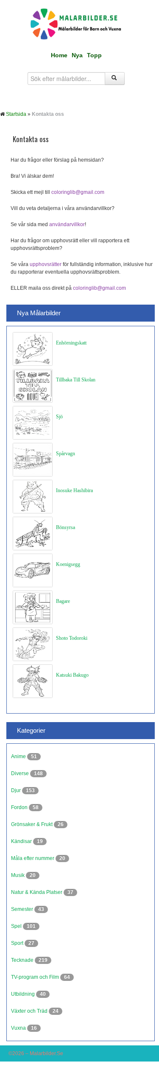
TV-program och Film (35, 977)
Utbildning (23, 994)
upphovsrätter (45, 264)
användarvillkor (67, 224)
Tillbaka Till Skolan (75, 380)
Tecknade (23, 960)
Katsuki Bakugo (72, 675)
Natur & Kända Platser (37, 892)
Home (59, 55)
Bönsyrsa (65, 527)
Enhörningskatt (71, 343)
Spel (17, 926)
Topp (94, 55)
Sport (18, 943)
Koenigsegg (68, 564)
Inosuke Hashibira (74, 490)
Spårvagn (65, 454)
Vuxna (19, 1028)
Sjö (59, 417)
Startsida (16, 114)
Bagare (63, 601)
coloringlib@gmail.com (77, 192)
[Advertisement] (79, 797)
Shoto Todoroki (71, 638)
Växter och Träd (30, 1011)
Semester (22, 909)
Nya (77, 55)
